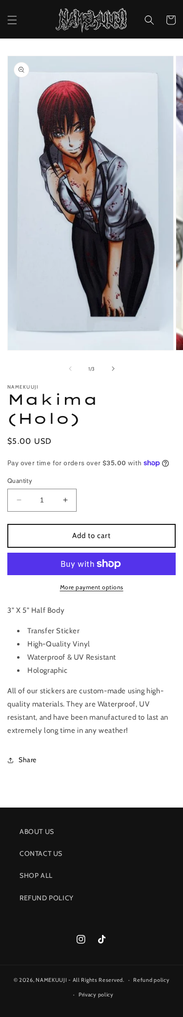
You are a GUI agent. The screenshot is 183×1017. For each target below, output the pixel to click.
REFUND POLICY (47, 897)
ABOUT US (37, 831)
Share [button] (28, 759)
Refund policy (151, 979)
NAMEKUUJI (51, 979)
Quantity (19, 480)
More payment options (91, 587)
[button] (12, 20)
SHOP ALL (36, 875)
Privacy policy (96, 994)
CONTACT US (41, 853)
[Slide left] (70, 368)
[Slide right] (113, 368)
